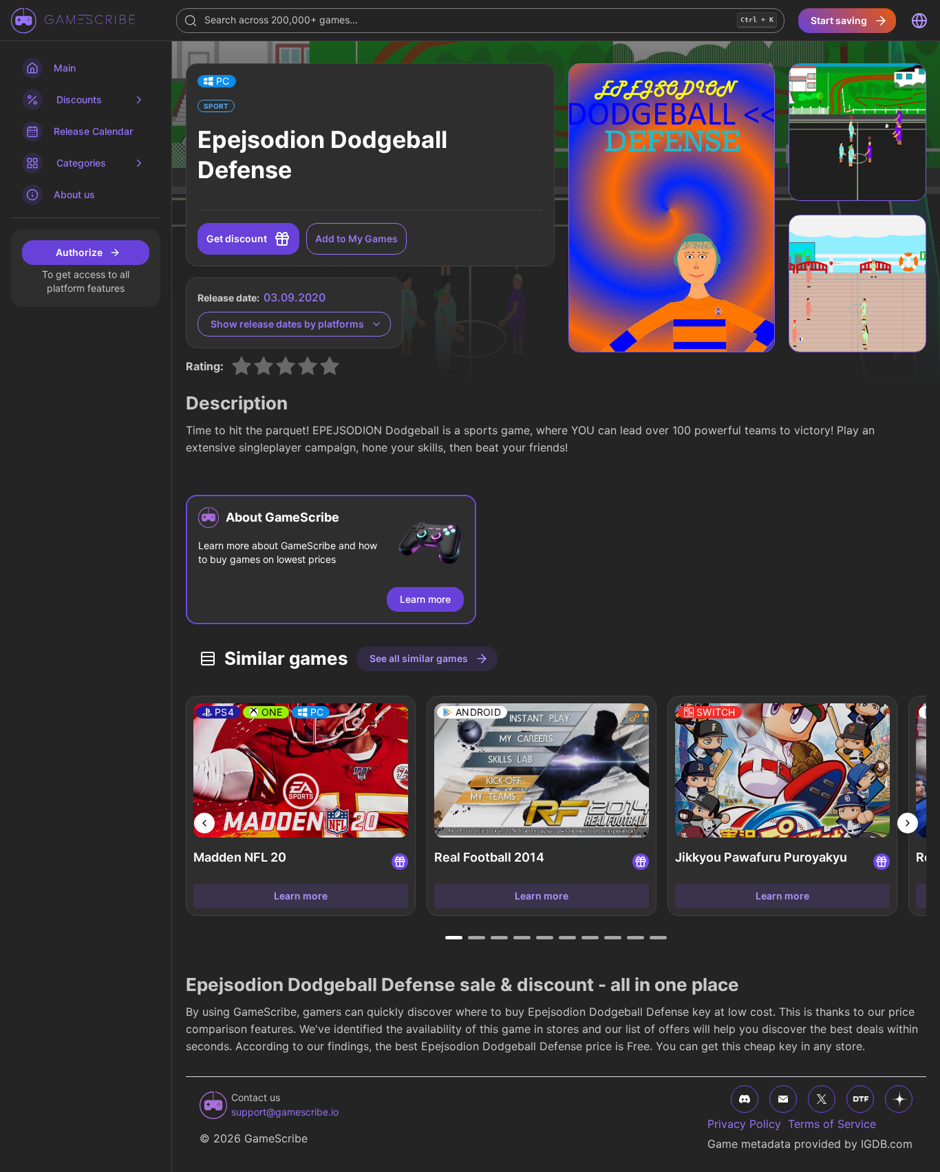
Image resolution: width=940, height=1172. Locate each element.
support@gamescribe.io (285, 1112)
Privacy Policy (744, 1124)
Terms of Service (832, 1124)
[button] (216, 81)
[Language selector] (919, 20)
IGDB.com (886, 1144)
